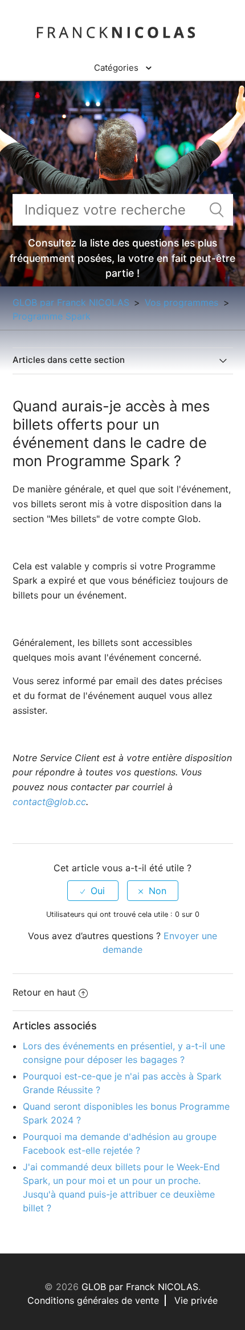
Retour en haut (44, 992)
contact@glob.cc (49, 801)
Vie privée (196, 1300)
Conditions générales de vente (93, 1300)
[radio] (93, 890)
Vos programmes (183, 302)
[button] (123, 67)
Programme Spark (52, 316)
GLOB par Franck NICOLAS (71, 302)
